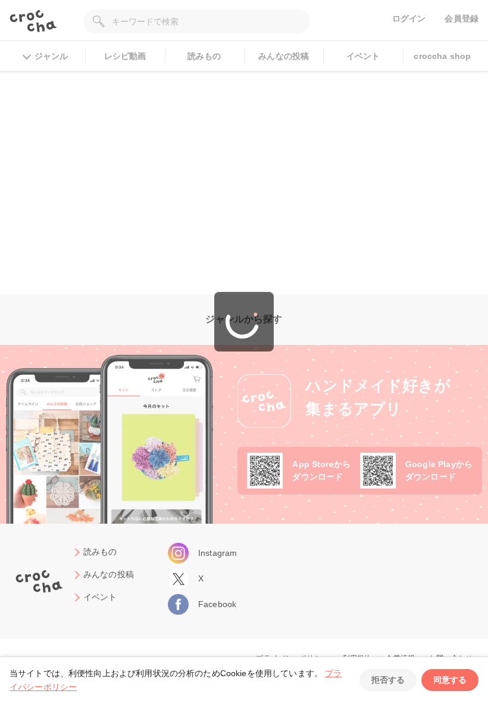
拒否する (388, 680)
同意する (450, 680)
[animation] (244, 322)
